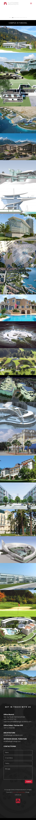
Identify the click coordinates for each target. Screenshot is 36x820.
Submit (28, 782)
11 (24, 17)
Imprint (15, 792)
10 (23, 17)
